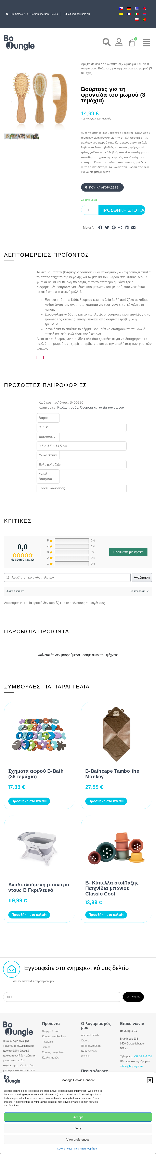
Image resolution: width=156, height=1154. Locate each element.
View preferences (78, 1139)
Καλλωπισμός (112, 64)
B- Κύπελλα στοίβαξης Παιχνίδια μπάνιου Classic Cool (112, 888)
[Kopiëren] (46, 357)
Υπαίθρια (47, 1041)
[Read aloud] (40, 357)
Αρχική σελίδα (90, 64)
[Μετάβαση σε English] (144, 8)
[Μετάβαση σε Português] (144, 19)
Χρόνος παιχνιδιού (53, 1052)
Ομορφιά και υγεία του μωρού (102, 407)
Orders (85, 1040)
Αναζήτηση (142, 577)
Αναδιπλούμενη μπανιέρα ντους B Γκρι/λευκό (38, 887)
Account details (90, 1035)
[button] (150, 1080)
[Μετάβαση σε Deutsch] (129, 8)
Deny (78, 1128)
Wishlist (85, 1056)
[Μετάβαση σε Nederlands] (144, 14)
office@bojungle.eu (131, 1066)
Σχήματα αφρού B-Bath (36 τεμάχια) (36, 773)
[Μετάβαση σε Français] (129, 14)
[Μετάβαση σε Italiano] (137, 14)
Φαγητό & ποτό (51, 1031)
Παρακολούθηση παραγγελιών (91, 1048)
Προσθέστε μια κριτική (128, 552)
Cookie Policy (64, 1148)
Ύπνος (46, 1047)
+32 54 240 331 (143, 1056)
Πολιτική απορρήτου (85, 1148)
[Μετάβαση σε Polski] (137, 19)
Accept (78, 1117)
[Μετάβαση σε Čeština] (121, 8)
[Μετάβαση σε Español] (121, 14)
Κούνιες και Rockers (54, 1036)
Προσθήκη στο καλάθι (123, 210)
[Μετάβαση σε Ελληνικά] (137, 8)
